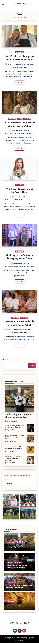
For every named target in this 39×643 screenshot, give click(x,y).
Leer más (19, 82)
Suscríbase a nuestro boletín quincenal (16, 475)
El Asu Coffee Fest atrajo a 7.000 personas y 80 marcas (14, 437)
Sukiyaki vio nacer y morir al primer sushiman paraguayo (14, 458)
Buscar (6, 359)
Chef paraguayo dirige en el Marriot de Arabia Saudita (18, 417)
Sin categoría (11, 582)
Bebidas (9, 562)
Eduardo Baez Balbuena (15, 64)
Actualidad (19, 52)
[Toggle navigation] (3, 4)
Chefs (20, 118)
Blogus (29, 638)
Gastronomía (20, 543)
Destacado (10, 543)
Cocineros (27, 118)
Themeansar (19, 640)
